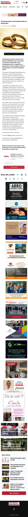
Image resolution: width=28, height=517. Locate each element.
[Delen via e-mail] (22, 178)
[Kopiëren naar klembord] (18, 178)
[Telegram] (14, 178)
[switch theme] (24, 3)
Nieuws (5, 7)
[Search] (22, 2)
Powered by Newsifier (14, 514)
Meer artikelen (14, 493)
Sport (18, 7)
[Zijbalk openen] (1, 7)
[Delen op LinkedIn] (21, 174)
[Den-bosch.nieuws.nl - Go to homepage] (14, 503)
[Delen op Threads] (25, 174)
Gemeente (12, 7)
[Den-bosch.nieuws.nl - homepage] (6, 2)
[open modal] (26, 2)
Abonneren (14, 167)
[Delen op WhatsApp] (17, 174)
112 (22, 7)
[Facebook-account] (14, 509)
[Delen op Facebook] (6, 178)
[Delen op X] (10, 178)
